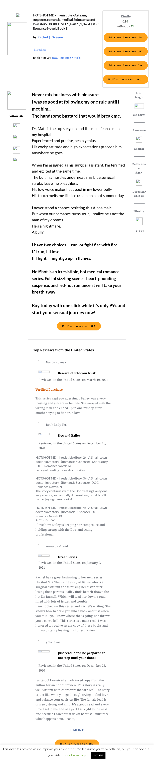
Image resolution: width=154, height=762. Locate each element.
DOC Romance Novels (66, 58)
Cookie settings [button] (75, 755)
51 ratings (40, 49)
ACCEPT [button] (98, 755)
